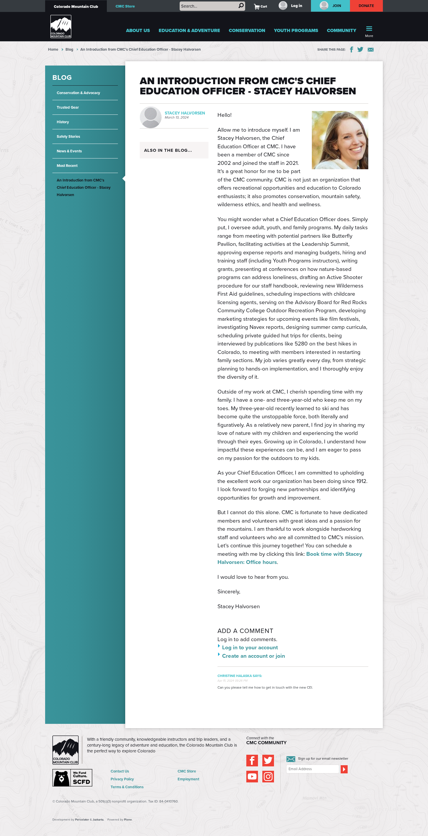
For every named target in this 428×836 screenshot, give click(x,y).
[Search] (241, 5)
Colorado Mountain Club (76, 6)
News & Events (69, 151)
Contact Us (120, 771)
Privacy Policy (122, 779)
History (63, 122)
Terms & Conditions (127, 787)
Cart (260, 6)
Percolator (82, 819)
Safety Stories (68, 136)
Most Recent (67, 165)
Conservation (247, 30)
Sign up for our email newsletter (323, 758)
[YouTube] (252, 776)
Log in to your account (250, 647)
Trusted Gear (68, 107)
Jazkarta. (98, 819)
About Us (138, 30)
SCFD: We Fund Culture (72, 777)
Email (371, 50)
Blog (69, 49)
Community (341, 30)
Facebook (351, 49)
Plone (128, 819)
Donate (366, 6)
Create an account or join (253, 656)
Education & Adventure (189, 30)
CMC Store (125, 6)
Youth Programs (296, 30)
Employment (188, 779)
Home (53, 49)
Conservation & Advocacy (78, 93)
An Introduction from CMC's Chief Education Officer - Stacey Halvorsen (84, 187)
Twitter (360, 49)
